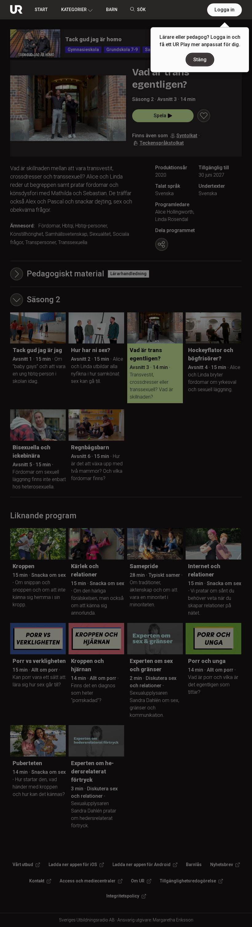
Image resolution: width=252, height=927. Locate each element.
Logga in (224, 10)
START (41, 9)
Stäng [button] (200, 59)
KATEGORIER (74, 9)
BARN (111, 9)
